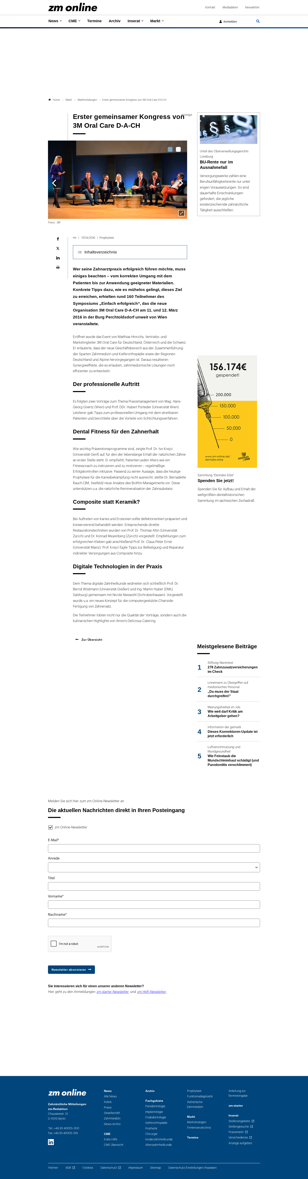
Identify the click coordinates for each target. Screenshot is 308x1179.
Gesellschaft (112, 1113)
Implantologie (154, 1112)
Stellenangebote (239, 1121)
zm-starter (236, 1105)
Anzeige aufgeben (240, 1143)
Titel (51, 878)
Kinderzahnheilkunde (159, 1139)
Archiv (114, 21)
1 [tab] (170, 149)
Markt (155, 21)
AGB (68, 1167)
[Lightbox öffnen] (181, 213)
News (53, 21)
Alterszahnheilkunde (158, 1145)
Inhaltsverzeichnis (100, 252)
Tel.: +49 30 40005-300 (63, 1128)
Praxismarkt (236, 1132)
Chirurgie (151, 1134)
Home (56, 100)
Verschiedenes (238, 1137)
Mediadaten (230, 7)
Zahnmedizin (112, 1118)
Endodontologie (155, 1117)
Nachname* (57, 914)
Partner (53, 1167)
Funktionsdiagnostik (200, 1096)
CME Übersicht (113, 1145)
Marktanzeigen (196, 1122)
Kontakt (210, 7)
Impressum (135, 1167)
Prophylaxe (194, 1091)
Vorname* (56, 896)
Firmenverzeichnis (199, 1127)
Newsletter (252, 7)
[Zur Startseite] (73, 7)
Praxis (107, 1107)
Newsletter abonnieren (69, 969)
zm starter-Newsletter (113, 992)
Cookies (88, 1167)
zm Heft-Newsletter (151, 992)
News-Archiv (112, 1124)
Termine (94, 21)
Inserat (134, 21)
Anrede (54, 858)
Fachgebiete (154, 1100)
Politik (108, 1102)
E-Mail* (53, 840)
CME (73, 21)
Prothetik (151, 1128)
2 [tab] (178, 149)
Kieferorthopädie (156, 1123)
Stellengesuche (239, 1126)
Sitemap (155, 1167)
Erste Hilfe (110, 1139)
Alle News (110, 1096)
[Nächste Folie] (181, 182)
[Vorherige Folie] (54, 182)
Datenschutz (109, 1167)
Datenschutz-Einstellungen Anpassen (192, 1167)
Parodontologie (155, 1106)
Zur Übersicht (91, 639)
